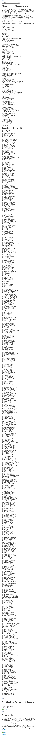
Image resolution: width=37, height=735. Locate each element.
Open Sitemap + (6, 734)
